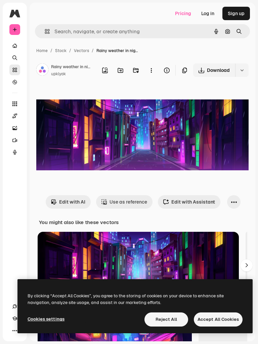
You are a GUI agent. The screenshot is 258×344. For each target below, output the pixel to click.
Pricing (183, 13)
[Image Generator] (14, 128)
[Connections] (14, 306)
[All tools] (14, 103)
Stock (61, 50)
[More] (14, 330)
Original (79, 97)
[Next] (247, 265)
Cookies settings (46, 319)
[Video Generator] (14, 140)
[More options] (151, 70)
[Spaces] (14, 116)
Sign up (236, 13)
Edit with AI (72, 202)
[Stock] (14, 69)
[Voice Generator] (14, 152)
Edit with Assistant (193, 202)
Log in (207, 13)
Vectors (81, 50)
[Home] (14, 45)
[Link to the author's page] (42, 70)
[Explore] (14, 82)
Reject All (166, 319)
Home (42, 50)
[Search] (14, 57)
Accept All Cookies (218, 319)
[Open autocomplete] (44, 31)
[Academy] (14, 318)
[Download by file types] (242, 70)
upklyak (58, 74)
